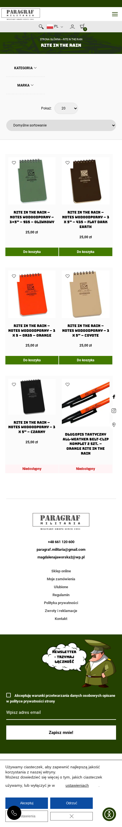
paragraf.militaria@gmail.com (61, 549)
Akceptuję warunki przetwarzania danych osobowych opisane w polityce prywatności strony (60, 698)
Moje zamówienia (61, 579)
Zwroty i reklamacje (61, 611)
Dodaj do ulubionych (14, 162)
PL (55, 26)
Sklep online (61, 571)
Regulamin (61, 595)
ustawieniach (77, 785)
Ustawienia (26, 816)
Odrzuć (71, 803)
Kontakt (61, 619)
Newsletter (67, 27)
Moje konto (72, 26)
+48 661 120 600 (14, 813)
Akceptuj (26, 803)
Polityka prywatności (61, 603)
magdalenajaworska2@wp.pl (61, 557)
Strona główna (50, 39)
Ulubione (61, 587)
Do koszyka (32, 252)
